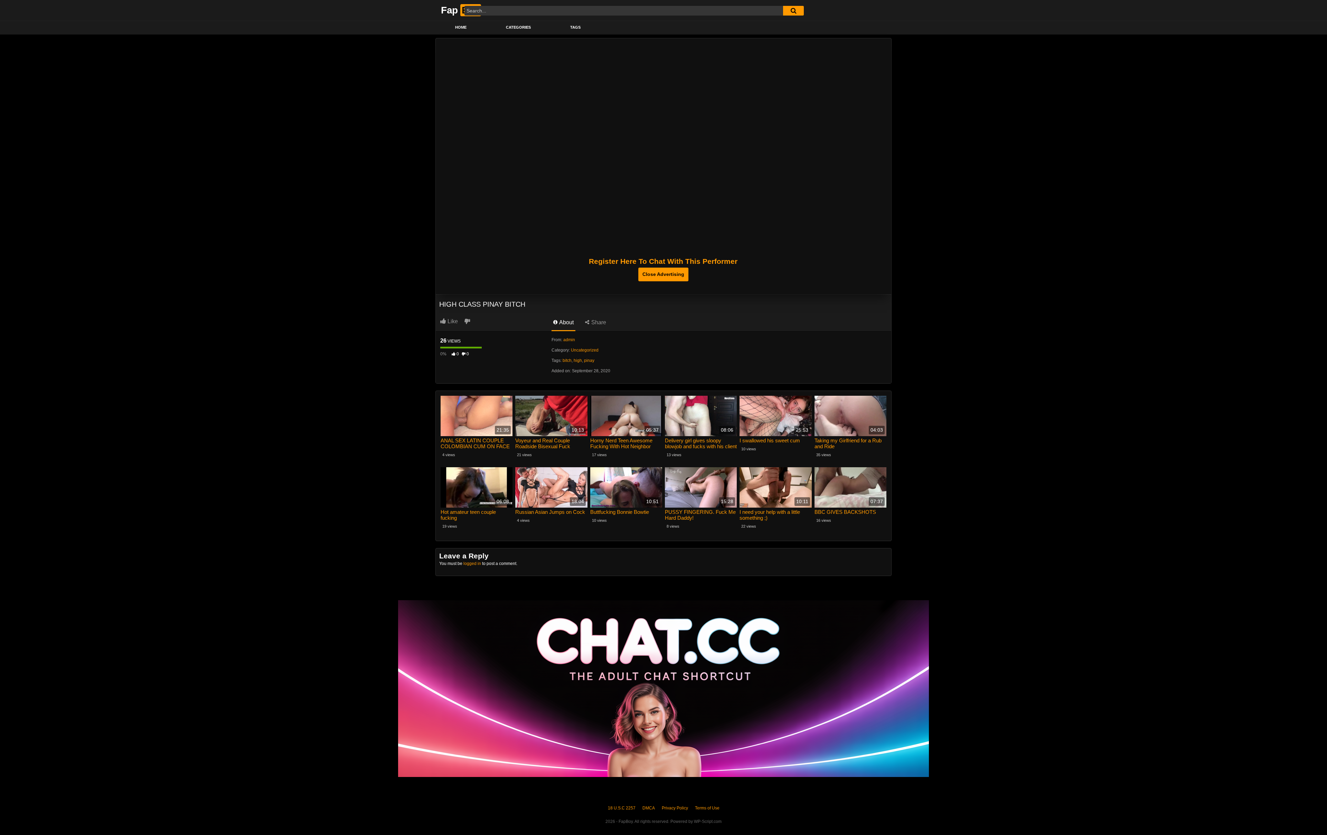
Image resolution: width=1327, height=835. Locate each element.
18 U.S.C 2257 (622, 808)
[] (793, 11)
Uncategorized (585, 350)
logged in (472, 563)
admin (569, 339)
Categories (518, 27)
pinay (589, 360)
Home (461, 27)
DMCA (648, 808)
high (578, 360)
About (566, 322)
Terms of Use (707, 808)
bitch (567, 360)
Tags (575, 27)
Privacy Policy (675, 808)
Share (598, 322)
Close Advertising (663, 274)
